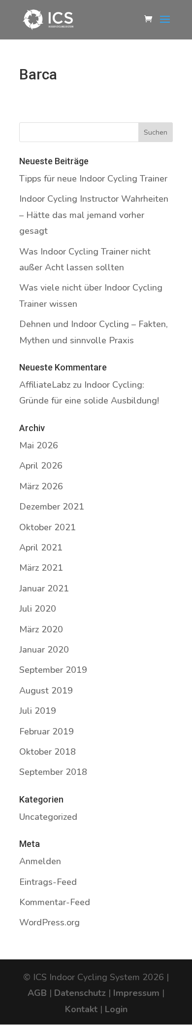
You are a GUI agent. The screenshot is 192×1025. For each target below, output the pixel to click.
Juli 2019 (37, 711)
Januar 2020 (44, 650)
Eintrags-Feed (48, 882)
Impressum (136, 993)
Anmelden (40, 861)
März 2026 (41, 486)
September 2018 (53, 772)
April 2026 (41, 466)
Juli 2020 (37, 609)
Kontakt (81, 1009)
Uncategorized (48, 817)
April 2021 (41, 547)
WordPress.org (49, 922)
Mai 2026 (38, 445)
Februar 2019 (46, 731)
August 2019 (46, 690)
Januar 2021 (44, 588)
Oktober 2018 (47, 752)
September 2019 (53, 670)
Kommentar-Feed (54, 902)
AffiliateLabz (44, 385)
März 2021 (41, 568)
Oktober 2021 (47, 527)
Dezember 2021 (51, 506)
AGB (37, 993)
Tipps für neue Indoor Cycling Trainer (93, 178)
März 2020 (41, 629)
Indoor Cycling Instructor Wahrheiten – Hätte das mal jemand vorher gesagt (93, 215)
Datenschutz (80, 993)
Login (116, 1009)
